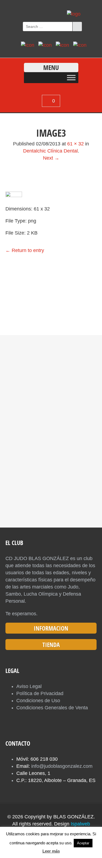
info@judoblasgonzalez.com (61, 766)
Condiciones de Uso (38, 700)
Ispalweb (80, 824)
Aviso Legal (29, 686)
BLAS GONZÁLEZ (73, 816)
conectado (34, 293)
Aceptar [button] (83, 843)
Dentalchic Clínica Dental (50, 151)
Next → (51, 158)
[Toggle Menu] (71, 77)
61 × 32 (75, 144)
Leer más (51, 851)
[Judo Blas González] (74, 14)
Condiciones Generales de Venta (52, 707)
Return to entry (24, 250)
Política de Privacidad (39, 693)
